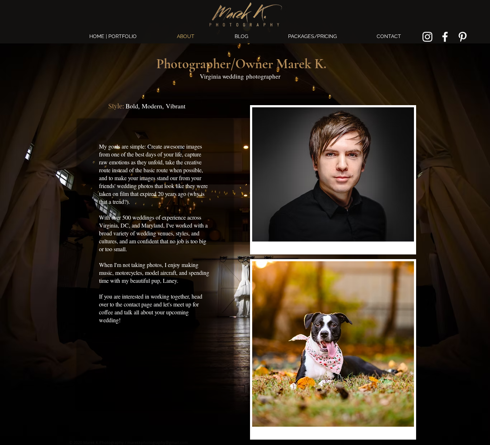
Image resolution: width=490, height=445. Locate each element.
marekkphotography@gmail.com (157, 442)
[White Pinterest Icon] (462, 36)
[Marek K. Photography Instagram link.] (427, 36)
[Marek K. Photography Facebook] (445, 36)
